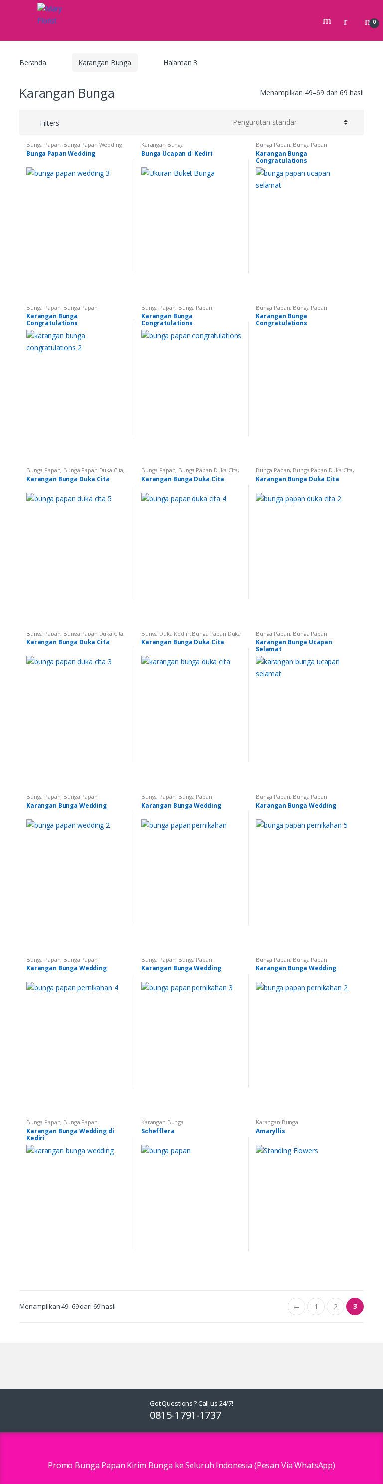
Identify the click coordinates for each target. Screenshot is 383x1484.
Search (328, 20)
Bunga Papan (43, 144)
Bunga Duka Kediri (165, 633)
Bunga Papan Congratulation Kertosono (291, 147)
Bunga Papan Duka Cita (93, 470)
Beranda (32, 62)
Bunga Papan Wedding (92, 144)
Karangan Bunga (104, 62)
